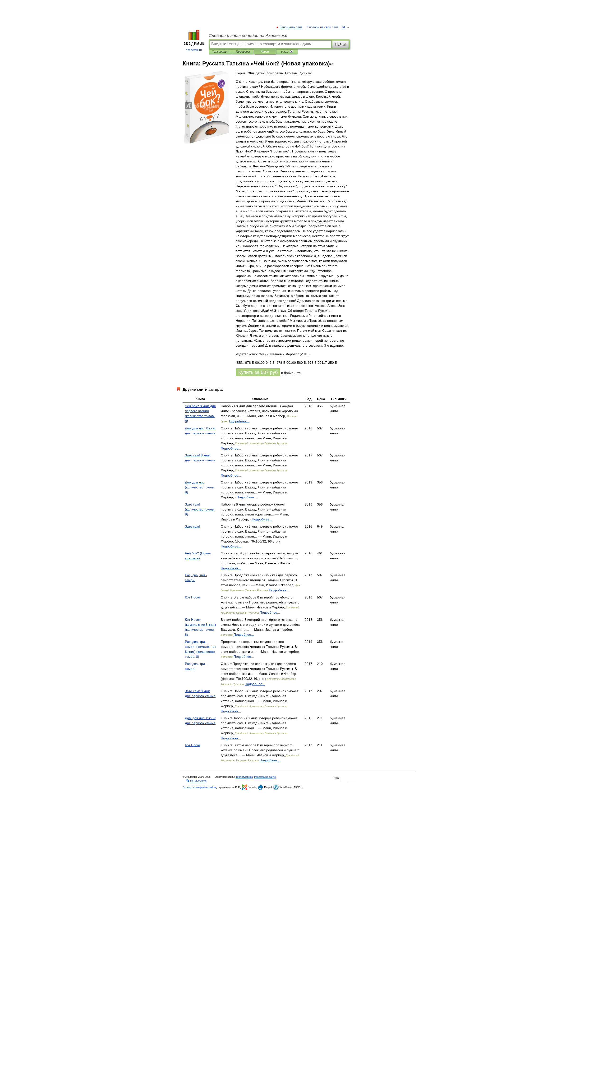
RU (344, 27)
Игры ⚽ (287, 51)
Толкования (220, 51)
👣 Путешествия (196, 780)
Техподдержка (244, 776)
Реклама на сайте (265, 776)
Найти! (340, 44)
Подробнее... (239, 421)
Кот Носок (192, 597)
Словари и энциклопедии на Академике (248, 35)
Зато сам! (192, 526)
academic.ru (194, 50)
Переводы (243, 51)
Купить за (258, 372)
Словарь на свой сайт (322, 27)
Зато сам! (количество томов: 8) (200, 509)
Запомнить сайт (291, 27)
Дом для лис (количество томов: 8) (200, 487)
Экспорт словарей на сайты (199, 787)
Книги (265, 51)
